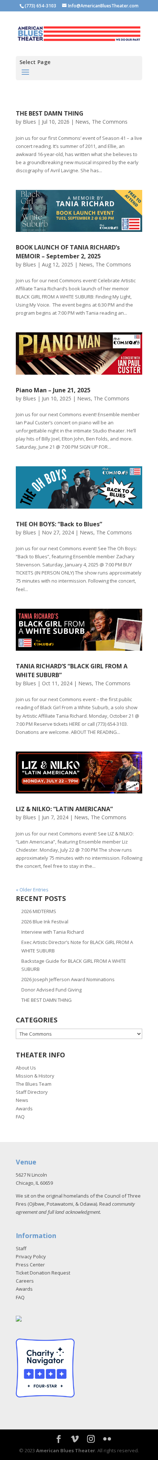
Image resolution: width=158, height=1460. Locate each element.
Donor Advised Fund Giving (51, 989)
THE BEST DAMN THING (49, 113)
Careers (25, 1280)
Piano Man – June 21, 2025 (53, 390)
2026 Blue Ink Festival (44, 921)
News (82, 121)
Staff (21, 1248)
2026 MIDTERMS (38, 911)
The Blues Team (33, 1084)
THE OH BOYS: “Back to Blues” (59, 524)
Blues (29, 121)
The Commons (110, 121)
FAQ (20, 1116)
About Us (26, 1067)
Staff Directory (32, 1092)
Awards (24, 1108)
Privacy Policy (31, 1256)
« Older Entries (32, 889)
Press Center (30, 1264)
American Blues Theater (65, 1450)
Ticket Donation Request (43, 1272)
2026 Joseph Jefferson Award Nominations (68, 979)
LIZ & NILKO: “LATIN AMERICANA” (64, 809)
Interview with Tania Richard (52, 932)
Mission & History (35, 1075)
